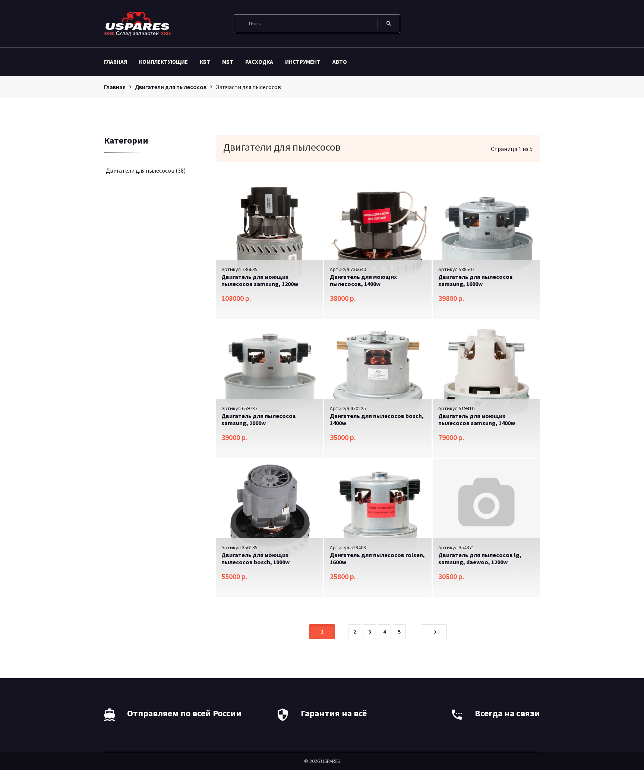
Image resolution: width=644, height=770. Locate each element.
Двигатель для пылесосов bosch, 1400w (377, 419)
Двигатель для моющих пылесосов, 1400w (363, 280)
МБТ (227, 61)
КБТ (205, 61)
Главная (115, 61)
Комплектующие (163, 61)
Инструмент (303, 61)
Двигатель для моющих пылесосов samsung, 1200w (259, 280)
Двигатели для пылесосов (170, 87)
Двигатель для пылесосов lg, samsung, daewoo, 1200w (479, 558)
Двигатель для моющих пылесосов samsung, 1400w (476, 419)
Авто (339, 61)
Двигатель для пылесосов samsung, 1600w (475, 280)
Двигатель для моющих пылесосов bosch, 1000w (255, 558)
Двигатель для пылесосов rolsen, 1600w (377, 558)
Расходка (259, 61)
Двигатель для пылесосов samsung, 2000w (258, 419)
